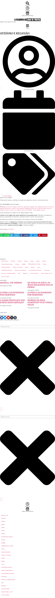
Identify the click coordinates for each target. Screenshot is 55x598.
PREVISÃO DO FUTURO (34, 264)
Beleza (26, 261)
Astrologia (46, 270)
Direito (38, 261)
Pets (19, 273)
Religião (10, 196)
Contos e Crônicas (17, 267)
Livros (38, 267)
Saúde (31, 261)
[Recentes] (27, 8)
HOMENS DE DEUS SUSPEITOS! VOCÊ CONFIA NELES (40, 302)
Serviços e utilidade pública (8, 273)
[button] (5, 235)
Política (44, 261)
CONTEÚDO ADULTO (6, 270)
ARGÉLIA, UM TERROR (11, 283)
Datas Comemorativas (27, 15)
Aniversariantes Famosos (35, 270)
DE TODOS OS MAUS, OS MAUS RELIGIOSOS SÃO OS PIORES (40, 285)
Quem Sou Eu (4, 261)
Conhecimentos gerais (7, 264)
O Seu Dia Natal (34, 273)
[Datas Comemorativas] (27, 13)
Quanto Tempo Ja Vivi (46, 273)
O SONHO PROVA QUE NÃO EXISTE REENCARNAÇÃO (12, 301)
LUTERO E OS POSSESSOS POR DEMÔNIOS (12, 293)
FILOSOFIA (11, 229)
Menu (27, 28)
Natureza (25, 273)
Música (32, 267)
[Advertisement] (27, 247)
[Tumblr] (15, 317)
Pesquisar (27, 5)
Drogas (17, 264)
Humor (44, 264)
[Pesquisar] (27, 3)
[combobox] (27, 326)
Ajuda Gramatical (5, 267)
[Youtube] (8, 317)
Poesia (26, 267)
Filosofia (5, 196)
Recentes (27, 10)
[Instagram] (11, 317)
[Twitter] (5, 317)
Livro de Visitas (5, 276)
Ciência (20, 261)
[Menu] (27, 25)
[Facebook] (1, 317)
